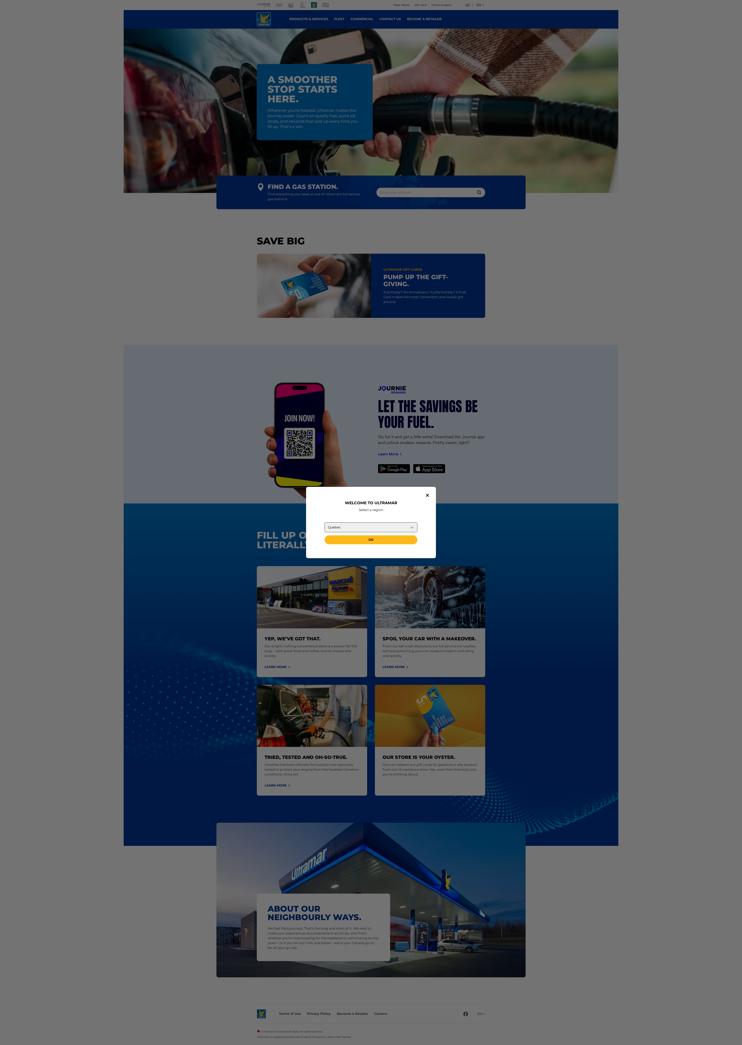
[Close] (427, 495)
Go (371, 540)
